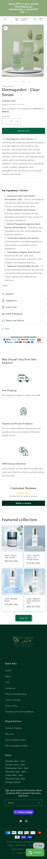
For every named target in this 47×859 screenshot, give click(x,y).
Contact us (10, 688)
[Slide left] (18, 81)
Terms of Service (12, 700)
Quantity (5, 116)
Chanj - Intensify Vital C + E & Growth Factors (33, 557)
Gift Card (9, 734)
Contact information (24, 853)
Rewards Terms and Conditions (19, 711)
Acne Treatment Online (15, 740)
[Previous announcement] (5, 8)
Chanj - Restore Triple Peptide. (11, 556)
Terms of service (18, 849)
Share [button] (7, 329)
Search (8, 670)
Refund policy (21, 845)
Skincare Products (13, 728)
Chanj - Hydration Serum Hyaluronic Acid (34, 601)
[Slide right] (29, 81)
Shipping (5, 104)
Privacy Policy (11, 706)
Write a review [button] (23, 503)
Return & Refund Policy (15, 694)
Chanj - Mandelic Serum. (11, 600)
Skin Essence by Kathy (22, 842)
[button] (5, 19)
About (8, 676)
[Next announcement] (42, 8)
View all (23, 618)
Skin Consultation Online (16, 746)
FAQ (7, 682)
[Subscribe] (39, 803)
